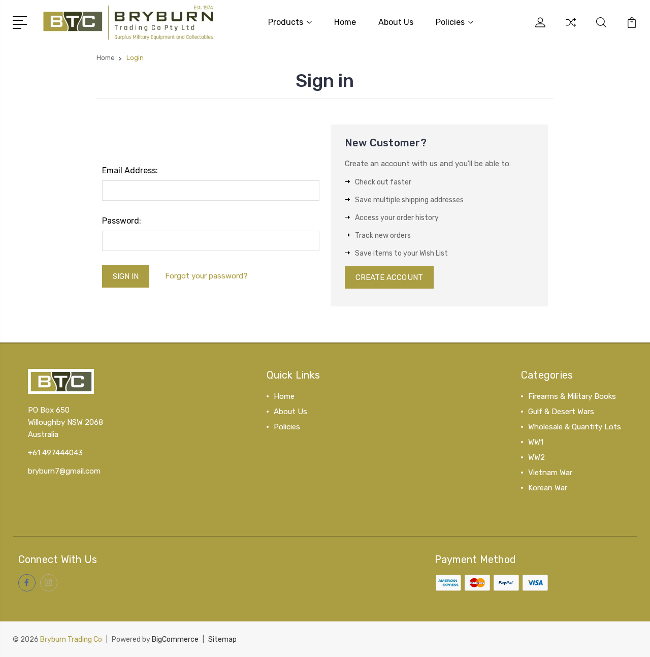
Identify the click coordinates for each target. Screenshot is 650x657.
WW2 (536, 457)
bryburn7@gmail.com (64, 471)
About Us (395, 22)
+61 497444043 (55, 452)
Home (345, 22)
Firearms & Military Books (572, 396)
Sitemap (222, 639)
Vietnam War (550, 472)
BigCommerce (175, 639)
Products (285, 22)
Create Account (389, 277)
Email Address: (130, 170)
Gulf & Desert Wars (561, 411)
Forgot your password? (206, 275)
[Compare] (570, 28)
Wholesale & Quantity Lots (574, 426)
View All (542, 503)
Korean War (547, 487)
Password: (121, 221)
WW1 (535, 442)
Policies (450, 22)
